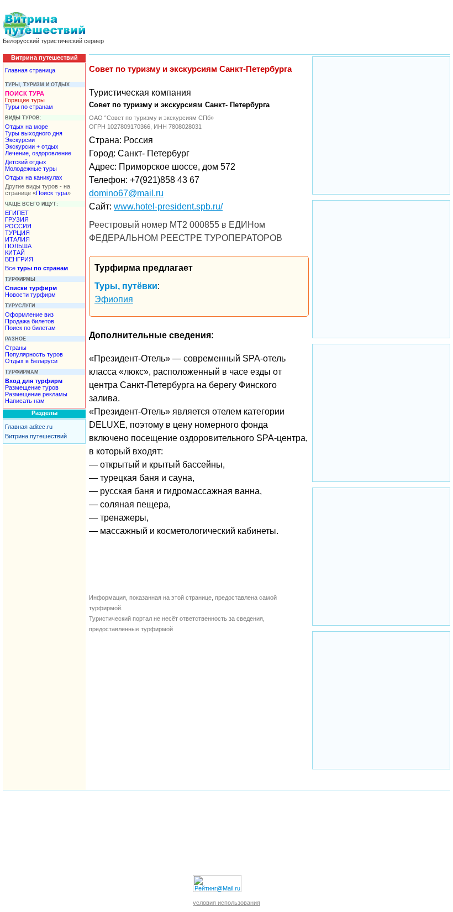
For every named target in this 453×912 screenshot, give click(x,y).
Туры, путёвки (125, 286)
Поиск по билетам (30, 327)
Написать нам (25, 400)
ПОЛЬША (18, 246)
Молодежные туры (31, 168)
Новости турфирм (30, 294)
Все (36, 268)
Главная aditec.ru (28, 426)
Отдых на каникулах (33, 177)
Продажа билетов (29, 321)
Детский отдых (25, 162)
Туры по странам (29, 106)
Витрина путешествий (36, 436)
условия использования (226, 902)
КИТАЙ (15, 252)
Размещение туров (32, 387)
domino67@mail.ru (126, 193)
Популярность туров (34, 354)
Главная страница (30, 70)
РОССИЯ (18, 226)
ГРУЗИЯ (17, 219)
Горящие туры (25, 100)
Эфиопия (113, 299)
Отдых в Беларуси (31, 361)
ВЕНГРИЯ (19, 259)
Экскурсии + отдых (32, 146)
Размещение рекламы (36, 394)
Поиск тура (51, 193)
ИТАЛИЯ (17, 239)
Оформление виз (29, 314)
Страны (16, 347)
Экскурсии (20, 140)
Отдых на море (26, 126)
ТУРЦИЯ (17, 232)
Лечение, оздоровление (38, 153)
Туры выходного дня (33, 133)
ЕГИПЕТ (17, 212)
